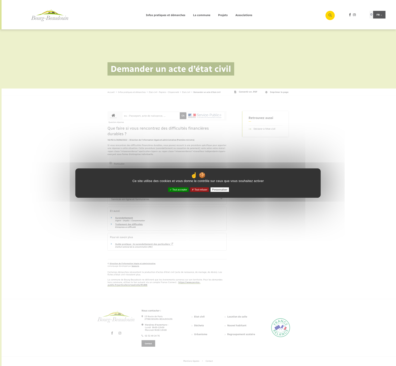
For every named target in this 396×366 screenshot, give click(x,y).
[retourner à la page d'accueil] (50, 15)
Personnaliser (219, 189)
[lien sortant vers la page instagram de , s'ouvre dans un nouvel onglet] (354, 15)
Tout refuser (200, 189)
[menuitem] (165, 15)
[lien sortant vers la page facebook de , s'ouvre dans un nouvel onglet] (350, 15)
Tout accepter (179, 189)
